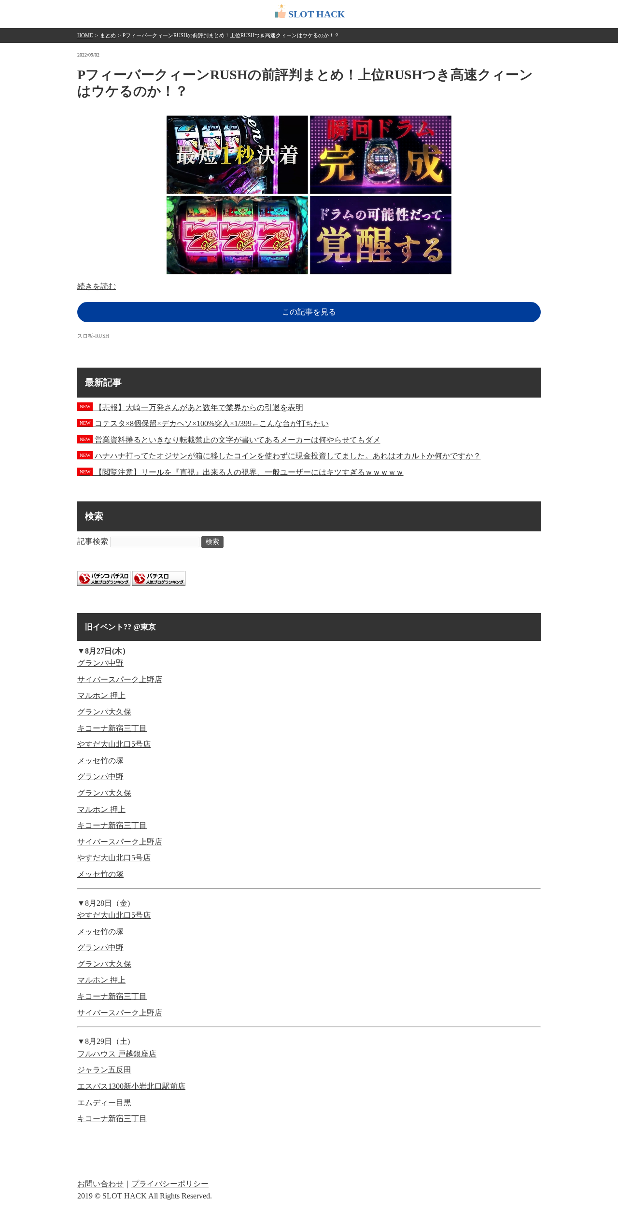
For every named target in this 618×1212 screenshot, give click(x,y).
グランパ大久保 (104, 712)
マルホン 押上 (101, 695)
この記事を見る (309, 312)
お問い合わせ (100, 1184)
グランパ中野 (100, 663)
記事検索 (92, 541)
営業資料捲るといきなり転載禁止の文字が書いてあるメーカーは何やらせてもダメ (230, 440)
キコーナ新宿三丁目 (112, 728)
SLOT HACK (316, 14)
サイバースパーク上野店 (119, 679)
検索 (212, 541)
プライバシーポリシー (170, 1184)
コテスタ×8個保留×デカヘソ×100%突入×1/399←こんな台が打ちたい (204, 423)
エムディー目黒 (104, 1102)
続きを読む (96, 286)
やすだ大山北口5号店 (114, 744)
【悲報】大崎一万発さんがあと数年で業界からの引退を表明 (191, 407)
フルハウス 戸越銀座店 (116, 1054)
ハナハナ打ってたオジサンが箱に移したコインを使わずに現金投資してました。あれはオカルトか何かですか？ (280, 456)
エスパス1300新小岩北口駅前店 (131, 1086)
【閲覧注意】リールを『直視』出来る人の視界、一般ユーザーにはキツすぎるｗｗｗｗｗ (242, 472)
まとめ (108, 35)
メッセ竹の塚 (100, 760)
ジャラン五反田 (104, 1070)
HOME (85, 35)
